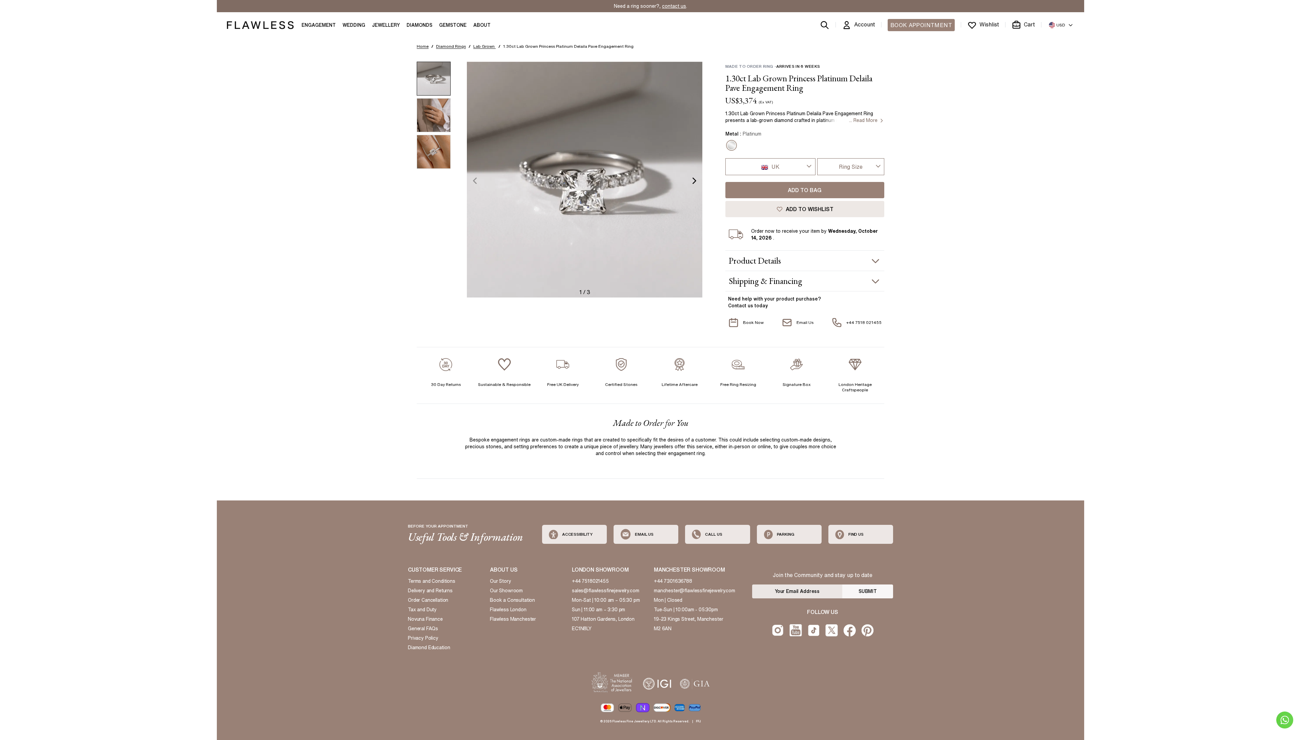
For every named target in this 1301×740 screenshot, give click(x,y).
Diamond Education (429, 647)
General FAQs (423, 628)
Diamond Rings (451, 46)
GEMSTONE (453, 25)
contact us (674, 6)
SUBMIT (868, 591)
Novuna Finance (425, 619)
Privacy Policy (423, 638)
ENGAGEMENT (319, 25)
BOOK (921, 25)
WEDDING (354, 25)
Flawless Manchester (513, 619)
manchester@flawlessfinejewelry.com (694, 590)
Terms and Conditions (431, 581)
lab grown (484, 46)
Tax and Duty (422, 609)
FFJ (698, 721)
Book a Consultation (512, 600)
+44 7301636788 (673, 581)
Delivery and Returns (430, 590)
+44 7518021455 (590, 581)
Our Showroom (506, 590)
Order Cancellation (428, 600)
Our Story (500, 581)
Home (423, 46)
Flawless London (508, 609)
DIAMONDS (419, 25)
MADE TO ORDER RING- (772, 66)
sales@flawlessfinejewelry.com (605, 590)
